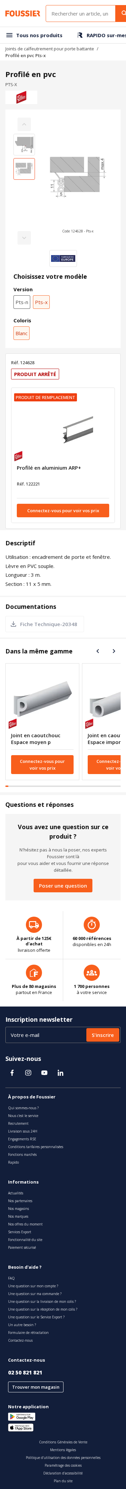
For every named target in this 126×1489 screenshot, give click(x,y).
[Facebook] (12, 1072)
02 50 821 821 (25, 1372)
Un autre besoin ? (22, 1324)
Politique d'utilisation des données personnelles (63, 1457)
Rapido (13, 1162)
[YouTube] (44, 1072)
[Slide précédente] (97, 651)
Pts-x (41, 302)
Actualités (15, 1193)
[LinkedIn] (60, 1072)
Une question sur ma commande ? (34, 1293)
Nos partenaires (20, 1200)
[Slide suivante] (114, 651)
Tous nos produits (39, 35)
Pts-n (21, 302)
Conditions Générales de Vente (63, 1442)
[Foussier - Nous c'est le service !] (22, 13)
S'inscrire (103, 1035)
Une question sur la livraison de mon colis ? (42, 1301)
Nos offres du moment (25, 1224)
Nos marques (18, 1216)
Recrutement (18, 1123)
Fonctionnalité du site (25, 1239)
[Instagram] (28, 1072)
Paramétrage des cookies (63, 1465)
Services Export (19, 1232)
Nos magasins (18, 1208)
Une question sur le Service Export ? (36, 1317)
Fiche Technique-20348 (48, 624)
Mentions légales (63, 1449)
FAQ (11, 1278)
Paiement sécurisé (22, 1247)
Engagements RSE (22, 1139)
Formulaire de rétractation (28, 1332)
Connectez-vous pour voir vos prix (63, 510)
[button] (78, 181)
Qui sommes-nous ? (23, 1108)
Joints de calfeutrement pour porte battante (49, 49)
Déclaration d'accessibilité (63, 1473)
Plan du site (63, 1481)
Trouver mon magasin (35, 1387)
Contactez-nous (20, 1340)
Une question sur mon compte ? (33, 1286)
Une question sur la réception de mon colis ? (42, 1309)
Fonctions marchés (22, 1154)
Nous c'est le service (23, 1115)
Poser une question (63, 885)
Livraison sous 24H (22, 1131)
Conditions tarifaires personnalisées (35, 1146)
